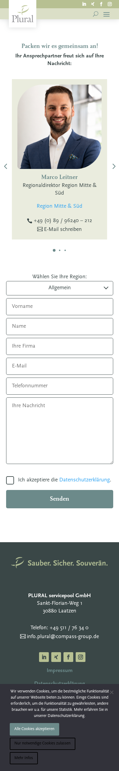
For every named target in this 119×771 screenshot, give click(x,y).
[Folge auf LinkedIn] (84, 4)
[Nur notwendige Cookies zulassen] (111, 692)
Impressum (60, 671)
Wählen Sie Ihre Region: (59, 277)
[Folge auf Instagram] (110, 4)
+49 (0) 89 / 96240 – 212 (63, 221)
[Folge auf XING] (93, 4)
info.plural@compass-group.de (63, 637)
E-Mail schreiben (63, 229)
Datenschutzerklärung (84, 480)
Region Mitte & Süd (59, 206)
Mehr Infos (23, 758)
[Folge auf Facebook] (101, 4)
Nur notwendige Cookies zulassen (42, 743)
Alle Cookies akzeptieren (34, 729)
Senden (59, 499)
